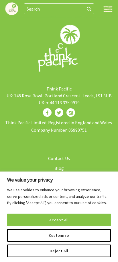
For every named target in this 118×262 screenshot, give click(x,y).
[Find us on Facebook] (47, 112)
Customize (59, 235)
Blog (59, 168)
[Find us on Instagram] (70, 112)
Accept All (59, 219)
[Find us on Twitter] (59, 112)
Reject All (59, 250)
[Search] (89, 8)
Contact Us (59, 158)
